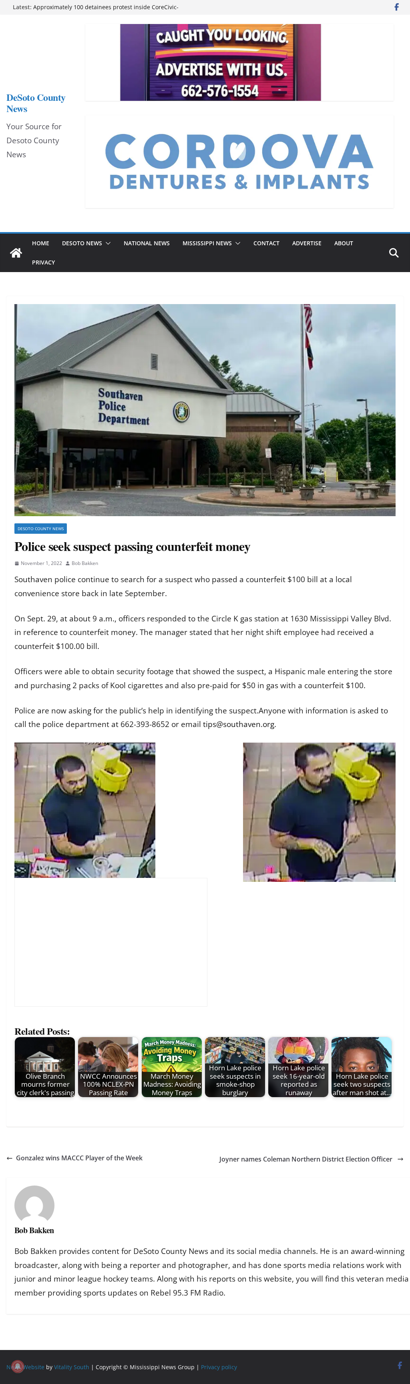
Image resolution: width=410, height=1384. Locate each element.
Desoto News (82, 243)
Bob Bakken (85, 563)
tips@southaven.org (238, 724)
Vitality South (71, 1367)
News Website (25, 1367)
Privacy (43, 262)
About (343, 243)
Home (40, 243)
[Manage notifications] (17, 1366)
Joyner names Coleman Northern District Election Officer (306, 1159)
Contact (266, 243)
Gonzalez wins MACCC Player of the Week (79, 1158)
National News (147, 243)
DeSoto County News (36, 102)
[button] (106, 243)
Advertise (307, 243)
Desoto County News (41, 528)
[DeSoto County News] (16, 252)
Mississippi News (207, 243)
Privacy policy (219, 1367)
